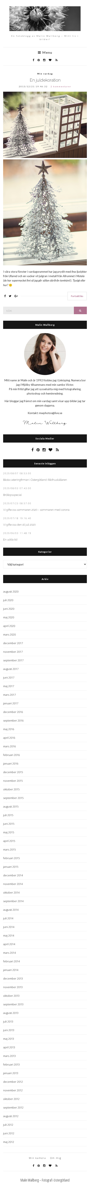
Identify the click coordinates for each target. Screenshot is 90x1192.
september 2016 (13, 720)
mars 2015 (9, 849)
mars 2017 (9, 695)
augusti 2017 (10, 669)
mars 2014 (9, 953)
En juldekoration (45, 80)
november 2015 (13, 781)
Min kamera (37, 1157)
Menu (46, 52)
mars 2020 (9, 634)
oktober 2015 (11, 789)
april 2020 (9, 626)
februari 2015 (11, 858)
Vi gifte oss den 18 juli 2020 (19, 524)
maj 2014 (8, 935)
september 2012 (13, 1107)
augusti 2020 (10, 591)
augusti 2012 (10, 1116)
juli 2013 (8, 1021)
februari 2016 (11, 755)
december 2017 (13, 643)
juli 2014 (8, 918)
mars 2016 (9, 746)
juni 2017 (8, 677)
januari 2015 (10, 867)
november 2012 (13, 1090)
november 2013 (13, 987)
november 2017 (13, 652)
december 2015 (13, 772)
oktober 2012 (11, 1099)
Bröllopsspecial (12, 494)
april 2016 (9, 738)
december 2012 (13, 1082)
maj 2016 (8, 729)
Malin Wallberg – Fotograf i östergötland (45, 1180)
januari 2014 (10, 970)
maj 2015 (8, 832)
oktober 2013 (11, 996)
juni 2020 (8, 609)
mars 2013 (9, 1056)
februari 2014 (11, 961)
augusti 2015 (10, 806)
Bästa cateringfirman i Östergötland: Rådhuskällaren (35, 479)
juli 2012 (8, 1125)
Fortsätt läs (77, 296)
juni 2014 (8, 927)
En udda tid (10, 539)
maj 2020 (8, 617)
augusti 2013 (10, 1013)
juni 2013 (8, 1030)
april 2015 (9, 841)
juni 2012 (8, 1133)
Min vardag (45, 73)
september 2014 (13, 901)
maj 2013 (8, 1039)
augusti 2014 (10, 910)
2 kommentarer (61, 86)
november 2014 (13, 884)
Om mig (55, 1157)
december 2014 (13, 875)
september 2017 (13, 660)
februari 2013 (11, 1064)
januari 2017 (10, 703)
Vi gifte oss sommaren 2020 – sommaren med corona (36, 509)
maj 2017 (8, 686)
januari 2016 (10, 763)
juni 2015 (8, 824)
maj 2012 (8, 1142)
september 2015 (13, 798)
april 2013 (9, 1047)
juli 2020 (8, 600)
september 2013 (13, 1004)
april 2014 (9, 944)
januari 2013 (10, 1073)
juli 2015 (8, 815)
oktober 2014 (11, 892)
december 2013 (13, 978)
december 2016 (13, 712)
